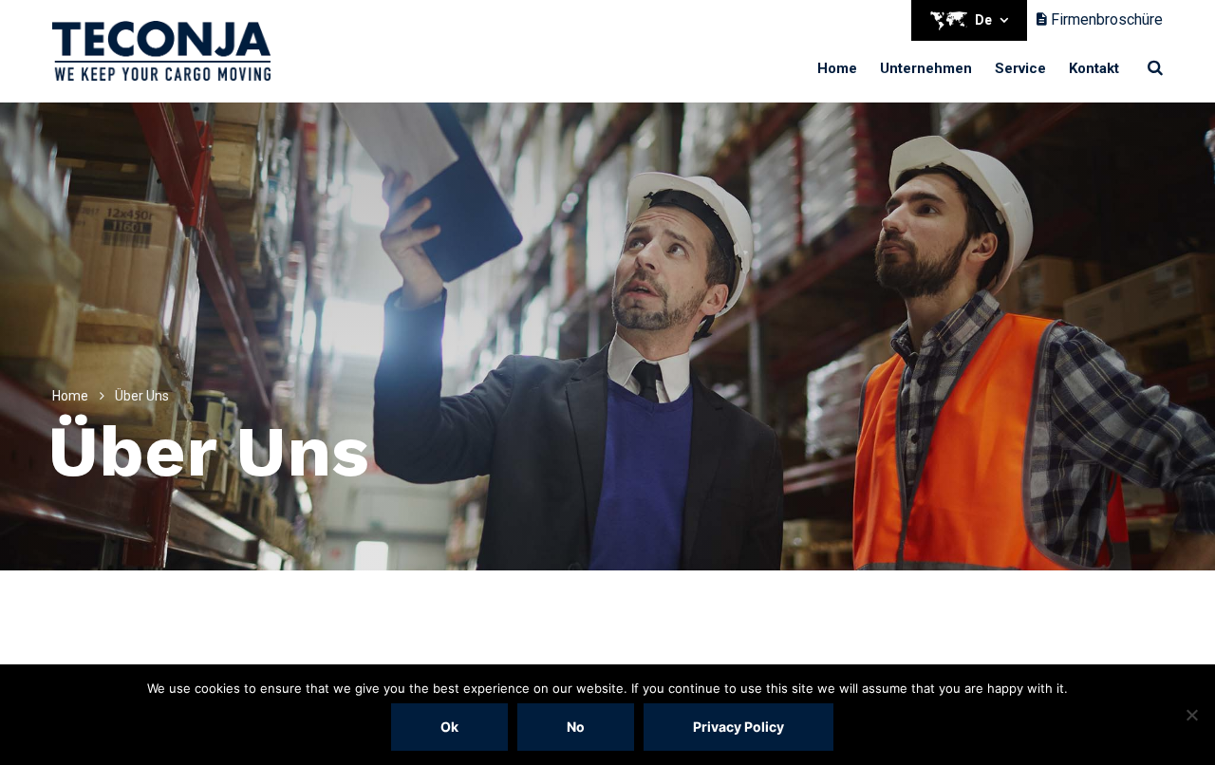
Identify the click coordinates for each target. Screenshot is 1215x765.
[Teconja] (161, 51)
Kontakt (1094, 68)
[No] (1191, 714)
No (576, 726)
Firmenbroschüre (1105, 19)
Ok (449, 726)
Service (1020, 68)
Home (837, 68)
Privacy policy (738, 726)
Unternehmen (926, 68)
